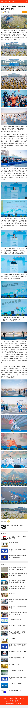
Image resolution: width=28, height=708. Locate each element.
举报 (23, 698)
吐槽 (19, 698)
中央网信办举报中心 (14, 700)
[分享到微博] (8, 521)
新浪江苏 (7, 1)
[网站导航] (26, 1)
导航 (16, 698)
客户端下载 (10, 698)
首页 (5, 698)
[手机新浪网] (2, 1)
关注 (24, 11)
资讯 (13, 1)
